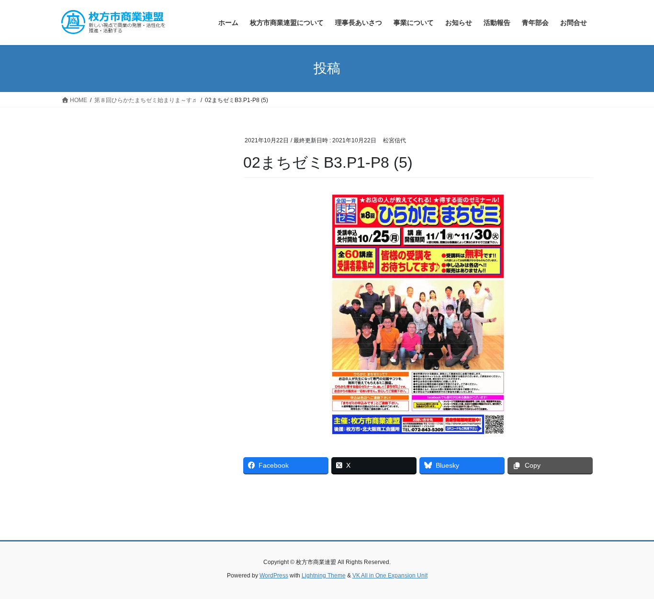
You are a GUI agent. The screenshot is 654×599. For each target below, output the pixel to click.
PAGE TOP (630, 572)
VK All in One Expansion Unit (390, 575)
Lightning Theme (324, 575)
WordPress (273, 575)
